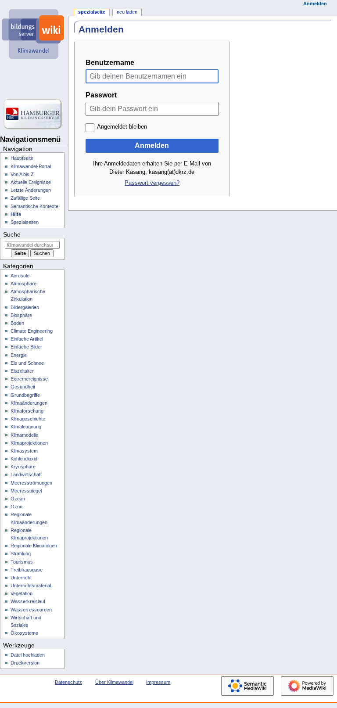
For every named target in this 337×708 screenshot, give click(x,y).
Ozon (16, 506)
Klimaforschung (27, 410)
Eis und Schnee (27, 363)
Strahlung (21, 553)
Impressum (158, 682)
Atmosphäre (23, 283)
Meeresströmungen (31, 482)
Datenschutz (68, 682)
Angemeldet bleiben (122, 127)
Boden (17, 323)
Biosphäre (21, 315)
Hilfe (16, 214)
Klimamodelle (24, 435)
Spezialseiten (25, 222)
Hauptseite (22, 158)
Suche (12, 234)
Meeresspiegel (26, 490)
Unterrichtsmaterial (31, 585)
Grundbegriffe (25, 395)
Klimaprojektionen (29, 443)
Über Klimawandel (114, 682)
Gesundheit (23, 386)
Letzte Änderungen (31, 190)
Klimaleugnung (26, 426)
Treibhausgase (27, 569)
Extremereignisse (29, 378)
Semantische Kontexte (34, 206)
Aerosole (20, 275)
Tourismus (22, 561)
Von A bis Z (22, 174)
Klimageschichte (28, 418)
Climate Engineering (32, 331)
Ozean (18, 498)
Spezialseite (91, 11)
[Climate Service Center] (34, 79)
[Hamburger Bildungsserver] (34, 114)
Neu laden (127, 11)
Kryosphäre (23, 466)
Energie (19, 355)
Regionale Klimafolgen (34, 545)
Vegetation (21, 593)
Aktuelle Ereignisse (31, 182)
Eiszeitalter (22, 371)
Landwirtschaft (26, 474)
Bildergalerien (25, 307)
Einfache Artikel (27, 338)
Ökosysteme (24, 633)
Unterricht (21, 577)
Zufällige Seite (25, 198)
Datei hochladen (28, 655)
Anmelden (152, 145)
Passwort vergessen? (152, 183)
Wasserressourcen (31, 609)
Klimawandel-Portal (31, 166)
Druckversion (25, 662)
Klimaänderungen (29, 403)
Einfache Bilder (26, 346)
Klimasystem (24, 450)
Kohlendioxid (24, 458)
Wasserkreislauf (28, 601)
